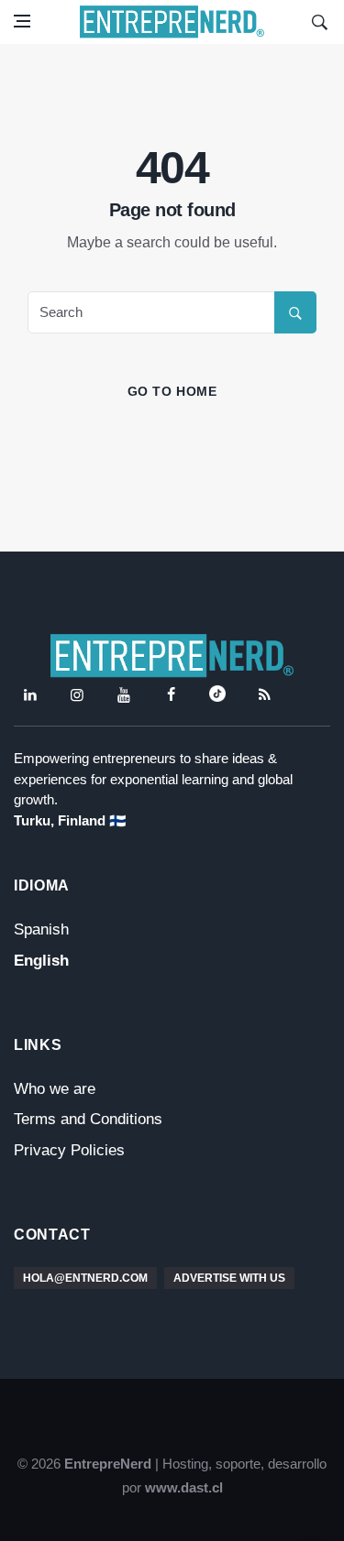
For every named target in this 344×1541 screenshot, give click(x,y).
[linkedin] (30, 694)
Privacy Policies (69, 1150)
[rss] (264, 694)
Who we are (54, 1089)
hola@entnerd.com (85, 1278)
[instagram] (77, 694)
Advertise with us (229, 1278)
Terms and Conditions (88, 1119)
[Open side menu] (22, 21)
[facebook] (170, 694)
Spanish (41, 929)
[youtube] (123, 694)
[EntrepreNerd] (172, 21)
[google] (217, 694)
